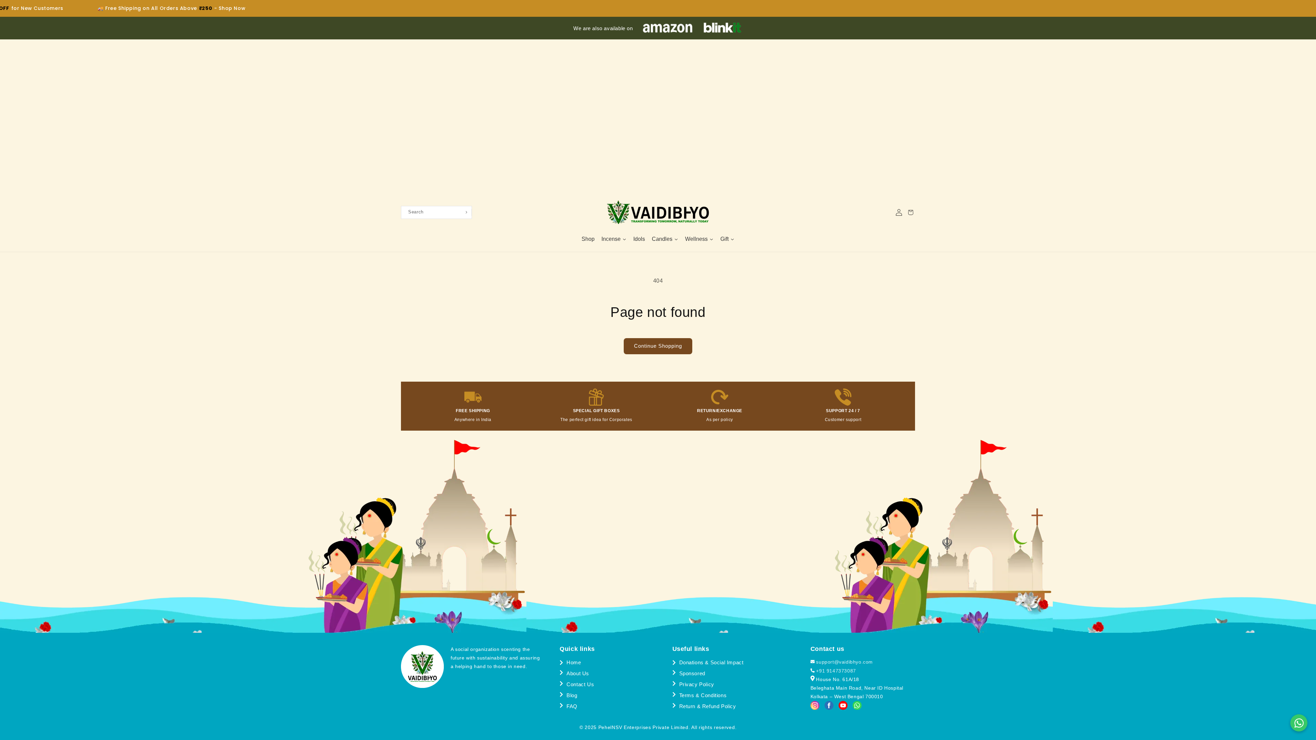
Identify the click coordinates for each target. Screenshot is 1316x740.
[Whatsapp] (857, 707)
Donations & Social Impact (711, 662)
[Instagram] (815, 707)
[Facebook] (829, 707)
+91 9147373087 (835, 671)
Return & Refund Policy (707, 706)
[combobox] (432, 212)
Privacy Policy (696, 684)
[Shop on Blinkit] (722, 28)
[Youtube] (843, 707)
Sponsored (692, 673)
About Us (577, 673)
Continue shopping (658, 346)
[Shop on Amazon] (667, 28)
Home (573, 662)
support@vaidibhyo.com (844, 662)
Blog (571, 695)
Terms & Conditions (703, 695)
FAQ (571, 706)
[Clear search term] (468, 212)
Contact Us (580, 684)
